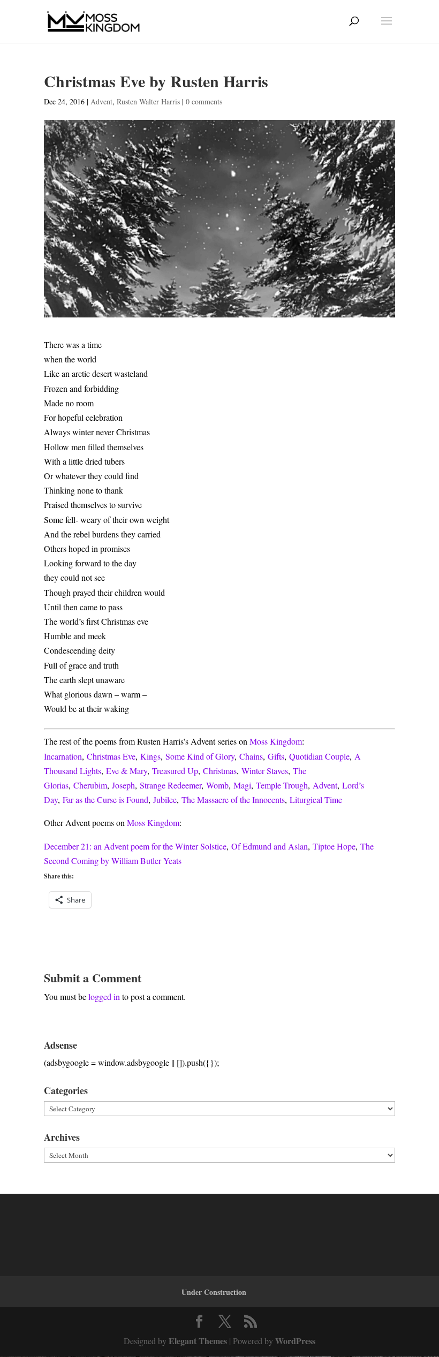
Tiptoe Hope (334, 846)
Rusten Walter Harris (148, 101)
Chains (251, 756)
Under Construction (213, 1292)
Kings (150, 756)
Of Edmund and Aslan (269, 846)
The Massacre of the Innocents (233, 799)
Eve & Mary (126, 770)
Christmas (220, 770)
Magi (242, 785)
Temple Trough (282, 785)
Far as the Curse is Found (105, 799)
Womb (217, 785)
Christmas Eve (111, 756)
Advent (101, 101)
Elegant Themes (198, 1341)
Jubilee (165, 799)
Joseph (123, 785)
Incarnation (63, 756)
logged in (104, 996)
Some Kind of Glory (199, 756)
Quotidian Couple (319, 756)
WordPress (295, 1341)
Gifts (276, 756)
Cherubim (90, 785)
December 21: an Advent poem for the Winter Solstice (135, 846)
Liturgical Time (316, 799)
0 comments (204, 101)
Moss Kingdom (275, 741)
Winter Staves (264, 770)
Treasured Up (175, 770)
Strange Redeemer (170, 785)
